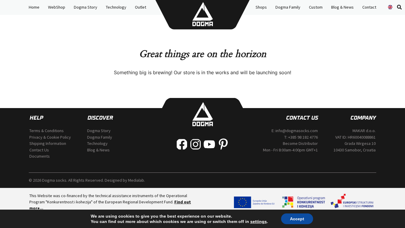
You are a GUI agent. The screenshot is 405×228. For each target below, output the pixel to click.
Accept (297, 218)
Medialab (136, 180)
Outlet (140, 7)
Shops (261, 7)
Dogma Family (287, 7)
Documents (39, 156)
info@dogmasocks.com (296, 130)
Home (34, 7)
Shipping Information (47, 143)
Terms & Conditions (46, 130)
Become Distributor (300, 143)
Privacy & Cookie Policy (50, 137)
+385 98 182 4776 (303, 137)
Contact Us (39, 150)
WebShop (56, 7)
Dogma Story (85, 7)
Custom (316, 7)
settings (258, 221)
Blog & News (342, 7)
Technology (116, 7)
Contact (369, 7)
